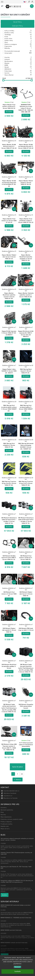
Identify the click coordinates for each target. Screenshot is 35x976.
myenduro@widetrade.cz (11, 791)
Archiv (4, 895)
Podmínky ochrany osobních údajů (11, 819)
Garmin (18, 73)
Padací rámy (18, 40)
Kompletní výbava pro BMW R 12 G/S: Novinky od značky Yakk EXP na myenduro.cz (17, 881)
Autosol (18, 59)
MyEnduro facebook (10, 793)
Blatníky (18, 48)
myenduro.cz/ (8, 795)
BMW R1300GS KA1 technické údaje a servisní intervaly (16, 905)
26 (22, 774)
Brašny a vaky (18, 32)
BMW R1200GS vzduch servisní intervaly (14, 942)
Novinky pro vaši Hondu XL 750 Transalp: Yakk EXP (16, 867)
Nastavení (17, 967)
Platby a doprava (6, 821)
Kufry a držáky (18, 30)
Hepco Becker (18, 75)
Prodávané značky (6, 824)
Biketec (18, 63)
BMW (18, 65)
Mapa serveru (5, 828)
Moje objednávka (6, 817)
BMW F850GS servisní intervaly (11, 930)
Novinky (3, 814)
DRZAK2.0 (18, 69)
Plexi (18, 42)
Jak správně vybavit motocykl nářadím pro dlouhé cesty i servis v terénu (17, 839)
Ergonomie (18, 46)
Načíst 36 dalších (17, 767)
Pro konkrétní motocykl (18, 51)
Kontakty (4, 807)
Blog (2, 812)
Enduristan (18, 71)
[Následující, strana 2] (17, 774)
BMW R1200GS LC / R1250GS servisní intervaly (16, 917)
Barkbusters (18, 61)
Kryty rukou (18, 38)
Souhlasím (17, 971)
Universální (18, 53)
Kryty (18, 36)
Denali (18, 67)
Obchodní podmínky (7, 810)
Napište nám (5, 826)
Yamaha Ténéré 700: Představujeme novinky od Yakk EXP (16, 853)
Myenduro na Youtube (11, 798)
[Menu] (2, 5)
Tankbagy (18, 34)
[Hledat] (29, 1)
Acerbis (18, 57)
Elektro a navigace (18, 44)
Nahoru (18, 779)
